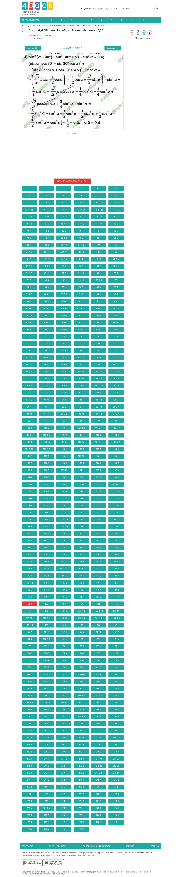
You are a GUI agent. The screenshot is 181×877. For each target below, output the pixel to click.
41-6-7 (46, 308)
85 (81, 399)
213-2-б (116, 772)
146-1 (46, 582)
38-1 (29, 287)
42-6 (99, 315)
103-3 (116, 435)
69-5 (47, 371)
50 (81, 336)
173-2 (64, 646)
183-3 (46, 681)
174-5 (81, 653)
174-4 (64, 653)
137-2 (98, 540)
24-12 (81, 251)
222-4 (116, 794)
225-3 (116, 808)
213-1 (64, 772)
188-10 (46, 702)
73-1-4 (64, 378)
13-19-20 (81, 209)
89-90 (29, 413)
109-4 (29, 484)
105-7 (29, 456)
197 (64, 723)
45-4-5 (81, 329)
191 (29, 716)
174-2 (29, 653)
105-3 (64, 449)
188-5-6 (98, 695)
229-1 (64, 829)
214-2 (46, 779)
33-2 (116, 273)
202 (81, 730)
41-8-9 (64, 308)
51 (99, 336)
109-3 (116, 477)
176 (116, 653)
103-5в (81, 442)
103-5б (64, 442)
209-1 (116, 744)
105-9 (64, 456)
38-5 (81, 287)
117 (29, 512)
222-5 (29, 801)
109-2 (98, 477)
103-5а (46, 442)
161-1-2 (98, 618)
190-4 (116, 709)
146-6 (29, 589)
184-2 (98, 681)
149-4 (46, 596)
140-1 (98, 554)
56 (99, 343)
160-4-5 (63, 618)
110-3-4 (63, 491)
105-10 (81, 456)
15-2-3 (116, 216)
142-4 (29, 575)
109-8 (81, 484)
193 (64, 716)
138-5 (98, 547)
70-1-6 (99, 371)
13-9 (64, 202)
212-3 (29, 772)
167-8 (29, 639)
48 (64, 336)
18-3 (64, 230)
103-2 (98, 435)
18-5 (99, 230)
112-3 (116, 498)
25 (99, 251)
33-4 (47, 280)
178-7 (98, 660)
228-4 (46, 829)
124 (46, 519)
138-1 (29, 547)
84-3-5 (46, 399)
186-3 (116, 688)
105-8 (46, 456)
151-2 (98, 596)
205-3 (29, 744)
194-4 (116, 716)
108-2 (64, 477)
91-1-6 (46, 413)
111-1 (81, 491)
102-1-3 (116, 427)
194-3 (98, 716)
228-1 (98, 822)
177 (29, 660)
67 (81, 364)
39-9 (99, 294)
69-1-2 (116, 364)
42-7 (116, 315)
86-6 (64, 406)
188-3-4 (81, 695)
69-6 (64, 371)
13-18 (64, 209)
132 (98, 526)
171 (98, 639)
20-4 (47, 245)
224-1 (64, 801)
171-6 (116, 639)
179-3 (64, 667)
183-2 (29, 681)
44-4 (29, 329)
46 (29, 336)
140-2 (116, 554)
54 (64, 343)
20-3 (29, 245)
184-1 (81, 681)
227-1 (46, 822)
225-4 (29, 815)
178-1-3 (46, 660)
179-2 (46, 667)
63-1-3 (29, 357)
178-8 (116, 660)
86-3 (116, 399)
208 (98, 744)
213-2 (81, 772)
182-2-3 (81, 674)
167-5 (81, 632)
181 (116, 667)
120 (81, 512)
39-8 (81, 294)
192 (46, 716)
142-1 (98, 568)
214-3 (64, 779)
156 (116, 603)
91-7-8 (64, 413)
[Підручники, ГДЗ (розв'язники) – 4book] (23, 25)
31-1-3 (29, 273)
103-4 (29, 442)
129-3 (29, 526)
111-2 (98, 491)
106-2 (29, 463)
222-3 (98, 794)
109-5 (46, 484)
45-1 (47, 329)
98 (81, 420)
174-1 (116, 646)
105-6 (116, 449)
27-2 (47, 259)
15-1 (81, 216)
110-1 (29, 491)
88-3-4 (116, 406)
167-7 (116, 632)
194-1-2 (81, 716)
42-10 (46, 322)
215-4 (46, 787)
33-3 (29, 280)
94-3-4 (116, 413)
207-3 (81, 744)
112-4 (29, 505)
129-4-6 (46, 526)
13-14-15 (29, 209)
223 (46, 801)
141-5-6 (116, 561)
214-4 (81, 779)
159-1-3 (63, 611)
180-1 (81, 667)
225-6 (64, 815)
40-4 (64, 301)
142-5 (46, 575)
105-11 (98, 456)
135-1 (81, 533)
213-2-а (98, 772)
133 (116, 526)
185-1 (116, 681)
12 (116, 195)
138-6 (116, 547)
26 (116, 251)
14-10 (64, 216)
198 (81, 723)
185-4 (64, 688)
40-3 (47, 301)
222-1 (64, 794)
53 (46, 343)
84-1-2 (29, 399)
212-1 (64, 765)
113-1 (46, 505)
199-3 (116, 723)
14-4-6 (29, 216)
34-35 (64, 280)
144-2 (98, 575)
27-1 (29, 259)
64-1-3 (81, 357)
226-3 (116, 815)
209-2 (29, 751)
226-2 (98, 815)
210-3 (116, 751)
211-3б (116, 758)
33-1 (99, 273)
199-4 (29, 730)
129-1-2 (116, 519)
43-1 (64, 322)
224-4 (116, 801)
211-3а (98, 758)
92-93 (81, 413)
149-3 (29, 596)
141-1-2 (63, 561)
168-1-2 (46, 639)
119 (64, 512)
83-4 (116, 392)
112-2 (98, 498)
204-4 (64, 737)
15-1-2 (99, 216)
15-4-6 (29, 223)
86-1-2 (99, 399)
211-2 (64, 758)
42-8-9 (29, 322)
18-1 (29, 230)
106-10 (64, 470)
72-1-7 (29, 378)
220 (29, 794)
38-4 (64, 287)
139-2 (46, 554)
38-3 (47, 287)
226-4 (29, 822)
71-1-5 (116, 371)
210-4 (29, 758)
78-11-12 (99, 385)
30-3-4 (116, 266)
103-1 (81, 435)
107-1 (81, 470)
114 (81, 505)
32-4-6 (81, 273)
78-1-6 (64, 385)
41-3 (116, 301)
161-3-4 (116, 618)
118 (46, 512)
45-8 (116, 329)
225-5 (46, 815)
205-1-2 (116, 737)
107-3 (116, 470)
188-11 (64, 702)
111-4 (29, 498)
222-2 (81, 794)
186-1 (81, 688)
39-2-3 (29, 294)
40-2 (29, 301)
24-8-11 (63, 251)
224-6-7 (46, 808)
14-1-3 (116, 209)
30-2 (99, 266)
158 (46, 611)
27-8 (99, 259)
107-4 (29, 477)
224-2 (81, 801)
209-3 (46, 751)
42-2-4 (64, 315)
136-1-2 (46, 540)
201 (64, 730)
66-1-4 (29, 364)
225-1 (81, 808)
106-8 (29, 470)
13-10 (81, 202)
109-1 (81, 477)
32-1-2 (46, 273)
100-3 (29, 427)
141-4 (98, 561)
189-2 (116, 702)
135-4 (29, 540)
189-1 (98, 702)
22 (99, 245)
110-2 (46, 491)
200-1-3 (46, 730)
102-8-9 (63, 435)
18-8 (29, 237)
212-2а (98, 765)
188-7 (116, 695)
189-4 (46, 709)
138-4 (81, 547)
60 (81, 350)
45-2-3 (64, 329)
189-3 (29, 709)
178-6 (81, 660)
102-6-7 (46, 435)
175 (98, 653)
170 (81, 639)
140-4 (46, 561)
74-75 (81, 378)
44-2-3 (116, 322)
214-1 (29, 779)
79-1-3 (116, 385)
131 (81, 526)
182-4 (98, 674)
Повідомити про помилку (72, 181)
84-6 (64, 399)
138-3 (64, 547)
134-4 (64, 533)
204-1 (116, 730)
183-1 (116, 674)
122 (116, 512)
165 (81, 625)
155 (98, 603)
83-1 (64, 392)
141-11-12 (81, 568)
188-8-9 (29, 702)
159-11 (116, 611)
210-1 (81, 751)
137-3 (116, 540)
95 (29, 420)
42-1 (47, 315)
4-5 (98, 188)
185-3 (46, 688)
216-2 (81, 787)
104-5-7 (116, 442)
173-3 (81, 646)
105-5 (98, 449)
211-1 (46, 758)
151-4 (29, 603)
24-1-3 (29, 251)
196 (46, 723)
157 (29, 611)
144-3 (116, 575)
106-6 (98, 463)
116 (116, 505)
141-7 (29, 568)
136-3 (64, 540)
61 (99, 350)
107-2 (98, 470)
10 (81, 195)
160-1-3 (46, 618)
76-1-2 (99, 378)
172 (29, 646)
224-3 (98, 801)
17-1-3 (99, 223)
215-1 (98, 779)
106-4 (64, 463)
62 (116, 350)
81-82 (46, 392)
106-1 (116, 456)
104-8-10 (29, 449)
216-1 (64, 787)
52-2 (29, 343)
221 (46, 794)
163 (46, 625)
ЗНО (116, 8)
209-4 (64, 751)
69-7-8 (81, 371)
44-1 (99, 322)
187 (46, 695)
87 (81, 406)
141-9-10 (64, 568)
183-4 (64, 681)
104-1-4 (98, 442)
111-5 (46, 498)
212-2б (116, 765)
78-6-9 (81, 385)
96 (46, 420)
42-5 (81, 315)
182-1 (64, 674)
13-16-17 (46, 209)
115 (98, 505)
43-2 (81, 322)
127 (81, 519)
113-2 (64, 505)
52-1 (116, 336)
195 (29, 723)
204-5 (81, 737)
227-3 (81, 822)
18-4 (81, 230)
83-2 (81, 392)
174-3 (46, 653)
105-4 (81, 449)
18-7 (116, 230)
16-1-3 (46, 223)
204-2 (29, 737)
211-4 (29, 765)
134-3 (46, 533)
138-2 (46, 547)
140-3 (29, 561)
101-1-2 (81, 427)
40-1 (116, 294)
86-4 (29, 406)
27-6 (81, 259)
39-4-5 (46, 294)
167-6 (98, 632)
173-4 (98, 646)
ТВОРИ (125, 8)
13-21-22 (99, 209)
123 (29, 519)
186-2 (98, 688)
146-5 (116, 582)
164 (64, 625)
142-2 (116, 568)
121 (98, 512)
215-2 (116, 779)
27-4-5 (64, 259)
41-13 (116, 308)
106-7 (116, 463)
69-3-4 (29, 371)
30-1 (81, 266)
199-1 (98, 723)
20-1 (99, 237)
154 (81, 603)
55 (81, 343)
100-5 (46, 427)
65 (116, 357)
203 (98, 730)
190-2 (81, 709)
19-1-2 (64, 237)
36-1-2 (81, 280)
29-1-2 (29, 266)
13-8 (47, 202)
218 (116, 787)
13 (29, 202)
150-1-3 (63, 596)
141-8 (46, 568)
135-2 (98, 533)
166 (98, 625)
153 (64, 603)
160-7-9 (81, 618)
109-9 (98, 484)
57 (116, 343)
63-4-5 (46, 357)
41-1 (81, 301)
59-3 (64, 350)
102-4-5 (29, 435)
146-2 (64, 582)
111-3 (116, 491)
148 (81, 589)
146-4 (98, 582)
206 (46, 744)
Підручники (87, 8)
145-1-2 (29, 582)
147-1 (46, 589)
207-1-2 (63, 744)
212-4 (46, 772)
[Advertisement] (73, 154)
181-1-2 (29, 674)
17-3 (116, 223)
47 (46, 336)
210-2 (98, 751)
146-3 (81, 582)
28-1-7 (116, 259)
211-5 (46, 765)
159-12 (29, 618)
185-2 (29, 688)
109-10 (116, 484)
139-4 (81, 554)
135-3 (116, 533)
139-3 (64, 554)
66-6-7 (46, 364)
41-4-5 (29, 308)
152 (46, 603)
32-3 (64, 273)
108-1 (46, 477)
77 (46, 385)
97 (64, 420)
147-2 (64, 589)
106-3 (46, 463)
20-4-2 (64, 245)
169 (64, 639)
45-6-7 (99, 329)
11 (99, 195)
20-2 (116, 237)
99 (99, 420)
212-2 (81, 765)
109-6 (64, 484)
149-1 (98, 589)
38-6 (99, 287)
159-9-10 (99, 611)
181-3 (46, 674)
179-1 (29, 667)
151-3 (116, 596)
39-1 (116, 287)
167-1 (116, 625)
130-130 (64, 526)
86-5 (47, 406)
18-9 (47, 237)
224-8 (64, 808)
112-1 (81, 498)
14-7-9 (46, 216)
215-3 (29, 787)
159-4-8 (81, 611)
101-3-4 (98, 427)
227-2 (64, 822)
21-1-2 (81, 245)
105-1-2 (46, 449)
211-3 (81, 758)
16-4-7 (64, 223)
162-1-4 (29, 625)
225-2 (98, 808)
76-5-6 (29, 385)
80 (29, 392)
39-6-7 (64, 294)
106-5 (81, 463)
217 (98, 787)
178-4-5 (63, 660)
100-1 (116, 420)
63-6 (64, 357)
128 (98, 519)
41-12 (98, 308)
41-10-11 (81, 308)
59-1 (47, 350)
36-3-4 (99, 280)
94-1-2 (99, 413)
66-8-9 (64, 364)
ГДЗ (100, 8)
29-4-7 (46, 266)
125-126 (64, 519)
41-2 (99, 301)
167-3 (46, 632)
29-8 (64, 266)
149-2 (116, 589)
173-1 (46, 646)
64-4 (99, 357)
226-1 (81, 815)
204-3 (46, 737)
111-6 (64, 498)
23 (116, 245)
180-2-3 (98, 667)
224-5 (29, 808)
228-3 (29, 829)
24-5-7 (46, 251)
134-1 (29, 533)
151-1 (81, 596)
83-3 (99, 392)
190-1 (64, 709)
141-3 (81, 561)
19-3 (81, 237)
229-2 (81, 829)
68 (99, 364)
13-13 (116, 202)
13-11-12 (99, 202)
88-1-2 (99, 406)
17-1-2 (81, 223)
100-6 (64, 427)
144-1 (81, 575)
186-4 (29, 695)
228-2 (116, 822)
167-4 (64, 632)
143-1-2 (63, 575)
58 (29, 350)
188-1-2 (63, 695)
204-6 (98, 737)
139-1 (29, 554)
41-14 (29, 315)
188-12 (81, 702)
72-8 (47, 378)
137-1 (81, 540)
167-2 (29, 632)
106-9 (46, 470)
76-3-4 (116, 378)
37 (116, 280)
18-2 (47, 230)
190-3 (98, 709)
